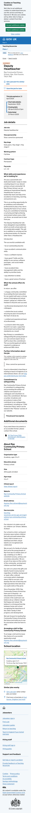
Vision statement (8, 784)
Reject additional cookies (15, 30)
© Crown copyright (15, 809)
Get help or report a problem (13, 760)
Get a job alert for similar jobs (15, 83)
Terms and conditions (10, 776)
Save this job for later (14, 88)
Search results (12, 58)
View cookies (15, 34)
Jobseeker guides (9, 725)
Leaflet (7, 682)
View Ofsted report (10, 486)
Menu (5, 49)
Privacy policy (15, 774)
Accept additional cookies (15, 25)
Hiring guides (7, 749)
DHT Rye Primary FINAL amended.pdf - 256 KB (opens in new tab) (16, 437)
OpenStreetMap (18, 682)
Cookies (5, 774)
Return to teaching (9, 729)
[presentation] (15, 667)
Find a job (6, 722)
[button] (18, 667)
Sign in (5, 42)
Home (4, 58)
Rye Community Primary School (16, 658)
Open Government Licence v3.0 (14, 793)
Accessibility (7, 779)
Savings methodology (10, 781)
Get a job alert (11, 692)
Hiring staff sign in (9, 745)
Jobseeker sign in (9, 718)
